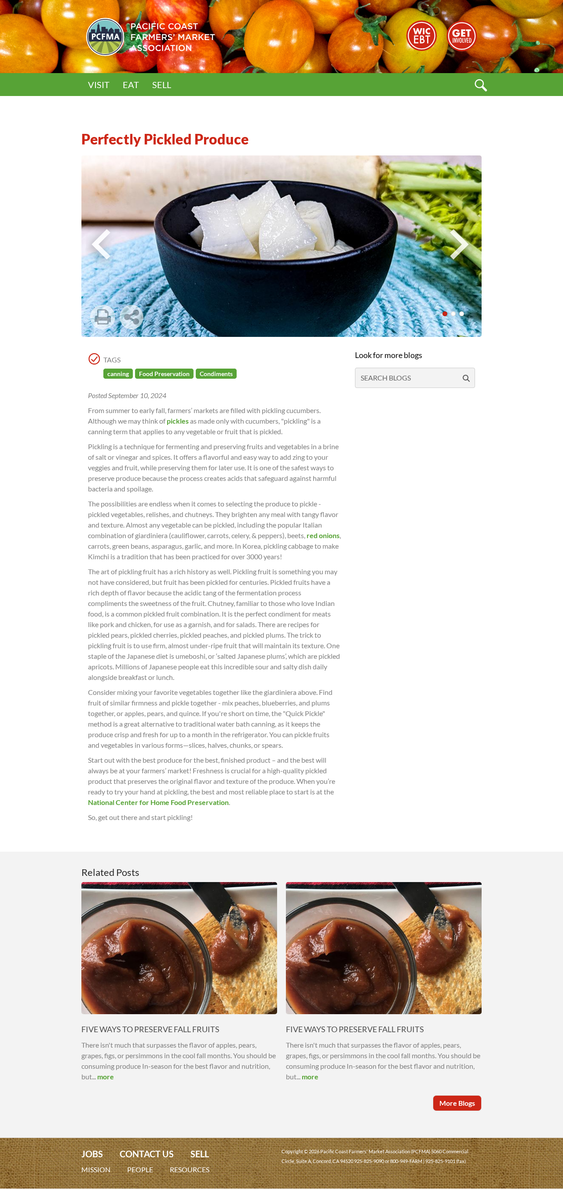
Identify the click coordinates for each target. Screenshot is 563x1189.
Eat (131, 84)
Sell (161, 84)
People (140, 1169)
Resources (189, 1169)
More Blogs (457, 1103)
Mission (95, 1169)
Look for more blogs (388, 355)
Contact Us (147, 1154)
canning (118, 373)
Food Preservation (164, 373)
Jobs (92, 1154)
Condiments (216, 373)
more (105, 1076)
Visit (99, 84)
